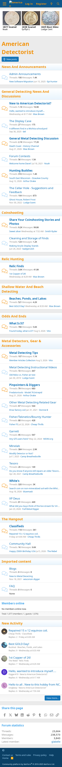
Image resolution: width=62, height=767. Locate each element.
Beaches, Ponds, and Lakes (27, 298)
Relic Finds (16, 266)
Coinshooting (12, 212)
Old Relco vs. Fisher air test (22, 374)
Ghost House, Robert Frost (22, 199)
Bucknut (12, 647)
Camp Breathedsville (31, 456)
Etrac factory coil (17, 409)
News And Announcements (24, 67)
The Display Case (20, 121)
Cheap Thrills (37, 424)
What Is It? (16, 323)
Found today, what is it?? (21, 330)
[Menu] (4, 3)
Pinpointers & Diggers (24, 385)
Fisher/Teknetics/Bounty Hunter (30, 417)
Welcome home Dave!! (20, 163)
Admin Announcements (25, 74)
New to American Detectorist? (30, 103)
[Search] (58, 4)
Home (5, 758)
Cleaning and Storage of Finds (29, 238)
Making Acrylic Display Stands (23, 245)
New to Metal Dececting (21, 576)
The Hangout (12, 519)
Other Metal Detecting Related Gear (32, 402)
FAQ (12, 586)
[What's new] (51, 4)
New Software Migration (21, 81)
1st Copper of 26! (17, 273)
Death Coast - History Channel (24, 145)
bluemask (28, 491)
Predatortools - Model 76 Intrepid (25, 392)
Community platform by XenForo (28, 764)
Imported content (16, 561)
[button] (3, 750)
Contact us (7, 755)
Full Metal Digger (30, 508)
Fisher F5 (13, 424)
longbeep (13, 687)
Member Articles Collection (22, 360)
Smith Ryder (51, 231)
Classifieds (16, 526)
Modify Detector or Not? (21, 453)
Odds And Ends (14, 316)
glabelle (55, 741)
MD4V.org (48, 438)
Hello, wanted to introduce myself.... (26, 110)
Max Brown (38, 114)
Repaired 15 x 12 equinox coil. (23, 533)
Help (51, 755)
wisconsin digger (31, 579)
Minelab (14, 446)
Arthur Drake (29, 181)
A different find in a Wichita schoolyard (28, 128)
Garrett (14, 431)
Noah (47, 163)
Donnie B (43, 409)
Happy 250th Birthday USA (22, 551)
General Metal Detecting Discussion (34, 138)
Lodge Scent (29, 202)
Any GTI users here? (19, 438)
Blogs (12, 568)
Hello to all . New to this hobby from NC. (35, 684)
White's (14, 481)
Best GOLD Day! (17, 306)
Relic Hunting (13, 259)
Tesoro (13, 463)
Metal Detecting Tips (23, 353)
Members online (13, 603)
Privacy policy (40, 755)
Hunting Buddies (20, 170)
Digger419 (13, 674)
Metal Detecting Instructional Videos (33, 367)
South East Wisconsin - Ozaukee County (28, 178)
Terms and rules (23, 755)
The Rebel (52, 551)
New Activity (12, 623)
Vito (49, 330)
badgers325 (28, 248)
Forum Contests (19, 156)
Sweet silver (15, 231)
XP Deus (14, 498)
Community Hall (20, 544)
